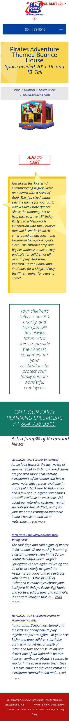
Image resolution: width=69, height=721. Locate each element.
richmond (29, 90)
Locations (21, 709)
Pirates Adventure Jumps (36, 94)
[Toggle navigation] (61, 29)
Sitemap (51, 709)
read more (38, 521)
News (42, 709)
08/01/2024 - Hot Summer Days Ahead (35, 459)
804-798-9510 (35, 29)
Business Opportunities (53, 704)
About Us (32, 709)
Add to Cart (34, 160)
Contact (10, 709)
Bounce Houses (47, 90)
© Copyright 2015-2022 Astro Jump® (25, 699)
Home (17, 90)
